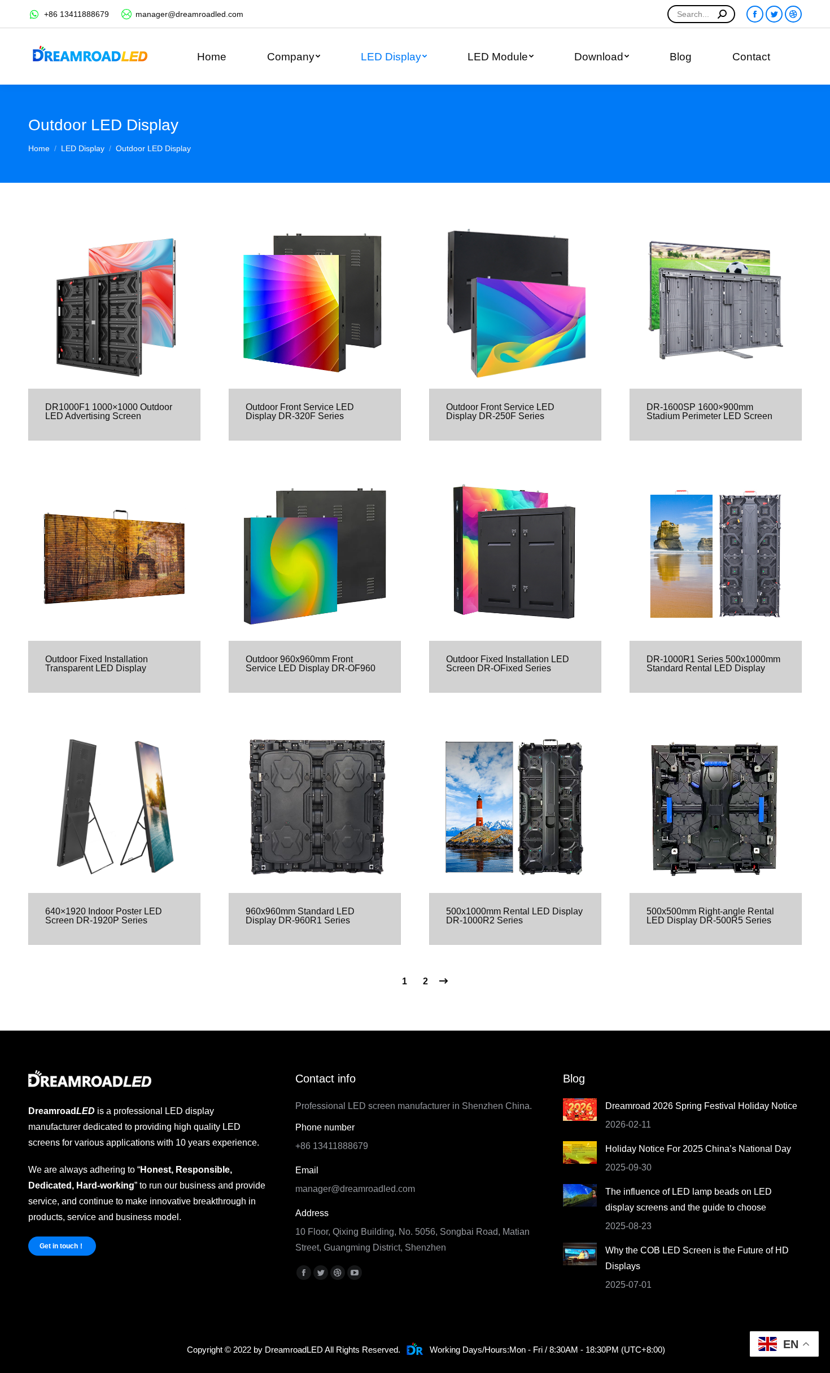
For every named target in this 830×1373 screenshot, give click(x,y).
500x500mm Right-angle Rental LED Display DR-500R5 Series (710, 915)
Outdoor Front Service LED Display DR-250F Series (500, 411)
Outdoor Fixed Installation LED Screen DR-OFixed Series (507, 663)
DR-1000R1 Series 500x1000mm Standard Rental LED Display (713, 663)
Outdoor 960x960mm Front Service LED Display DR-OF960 (310, 663)
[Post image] (580, 1109)
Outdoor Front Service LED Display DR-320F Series (300, 411)
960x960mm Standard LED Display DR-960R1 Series (300, 915)
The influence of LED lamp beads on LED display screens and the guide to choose (688, 1199)
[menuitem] (211, 56)
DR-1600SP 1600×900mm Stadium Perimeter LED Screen (709, 411)
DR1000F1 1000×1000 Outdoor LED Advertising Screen (108, 411)
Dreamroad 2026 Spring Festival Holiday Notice (701, 1106)
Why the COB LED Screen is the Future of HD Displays (697, 1258)
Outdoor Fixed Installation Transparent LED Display (96, 663)
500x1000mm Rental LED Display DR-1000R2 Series (514, 915)
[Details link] (115, 303)
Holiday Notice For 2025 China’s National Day (698, 1149)
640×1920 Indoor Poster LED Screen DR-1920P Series (103, 915)
